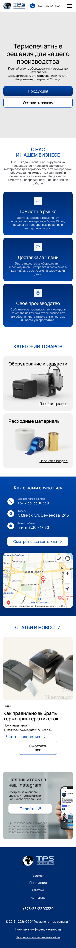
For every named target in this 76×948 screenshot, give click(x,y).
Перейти (27, 808)
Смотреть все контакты (35, 541)
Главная (38, 875)
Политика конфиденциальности (38, 929)
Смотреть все (38, 747)
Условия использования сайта (38, 937)
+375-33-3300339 (33, 502)
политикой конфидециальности (27, 832)
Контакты (38, 898)
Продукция (38, 91)
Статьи (38, 890)
